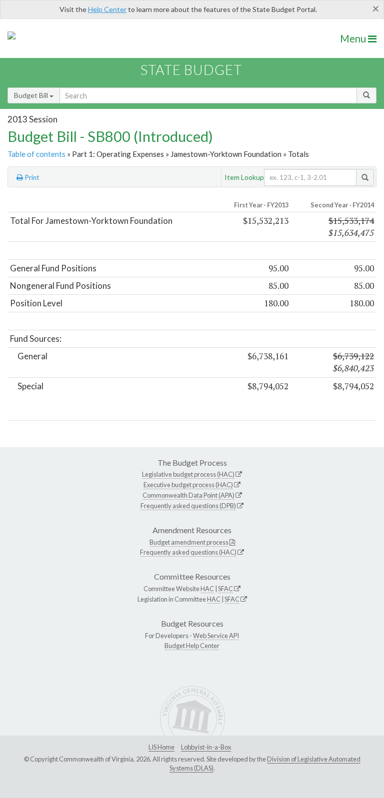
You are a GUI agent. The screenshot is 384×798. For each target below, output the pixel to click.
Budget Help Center (192, 646)
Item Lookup (244, 177)
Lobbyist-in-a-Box (206, 747)
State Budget (191, 69)
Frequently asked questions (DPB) (188, 506)
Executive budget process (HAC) (188, 485)
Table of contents (37, 153)
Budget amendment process (189, 542)
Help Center (107, 9)
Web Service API (216, 636)
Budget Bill (32, 95)
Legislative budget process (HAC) (188, 474)
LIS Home (161, 747)
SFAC (225, 589)
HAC (207, 589)
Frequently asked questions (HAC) (188, 552)
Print (31, 177)
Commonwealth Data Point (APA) (188, 495)
